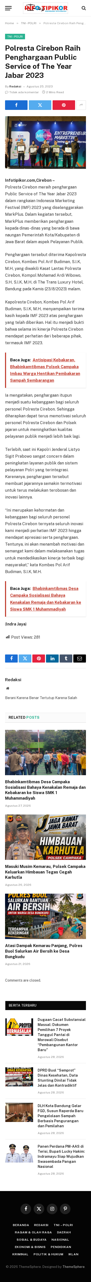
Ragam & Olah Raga (33, 1232)
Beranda (21, 1225)
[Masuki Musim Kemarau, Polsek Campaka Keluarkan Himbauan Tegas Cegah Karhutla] (45, 837)
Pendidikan (61, 1247)
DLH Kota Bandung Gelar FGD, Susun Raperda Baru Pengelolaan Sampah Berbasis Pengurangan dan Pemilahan (60, 1116)
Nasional (60, 1239)
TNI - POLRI (15, 36)
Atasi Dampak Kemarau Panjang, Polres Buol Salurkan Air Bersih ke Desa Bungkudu (43, 951)
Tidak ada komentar (24, 92)
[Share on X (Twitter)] (40, 105)
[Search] (83, 8)
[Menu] (8, 8)
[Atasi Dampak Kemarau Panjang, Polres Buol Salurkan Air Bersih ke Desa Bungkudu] (45, 916)
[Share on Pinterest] (64, 105)
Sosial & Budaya (32, 1239)
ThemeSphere (73, 1267)
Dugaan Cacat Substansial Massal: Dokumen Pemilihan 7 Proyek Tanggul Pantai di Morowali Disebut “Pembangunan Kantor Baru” (62, 1035)
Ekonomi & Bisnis (30, 1247)
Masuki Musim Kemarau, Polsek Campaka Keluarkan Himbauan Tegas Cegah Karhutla (45, 872)
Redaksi (15, 86)
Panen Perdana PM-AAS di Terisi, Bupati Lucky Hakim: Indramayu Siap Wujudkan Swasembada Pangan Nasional (61, 1156)
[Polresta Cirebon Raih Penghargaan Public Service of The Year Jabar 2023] (45, 142)
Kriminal (20, 1254)
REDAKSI (41, 1225)
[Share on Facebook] (16, 105)
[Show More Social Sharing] (81, 105)
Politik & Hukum (48, 1254)
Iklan (74, 1254)
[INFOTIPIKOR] (45, 8)
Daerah (64, 1232)
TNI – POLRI (63, 1225)
